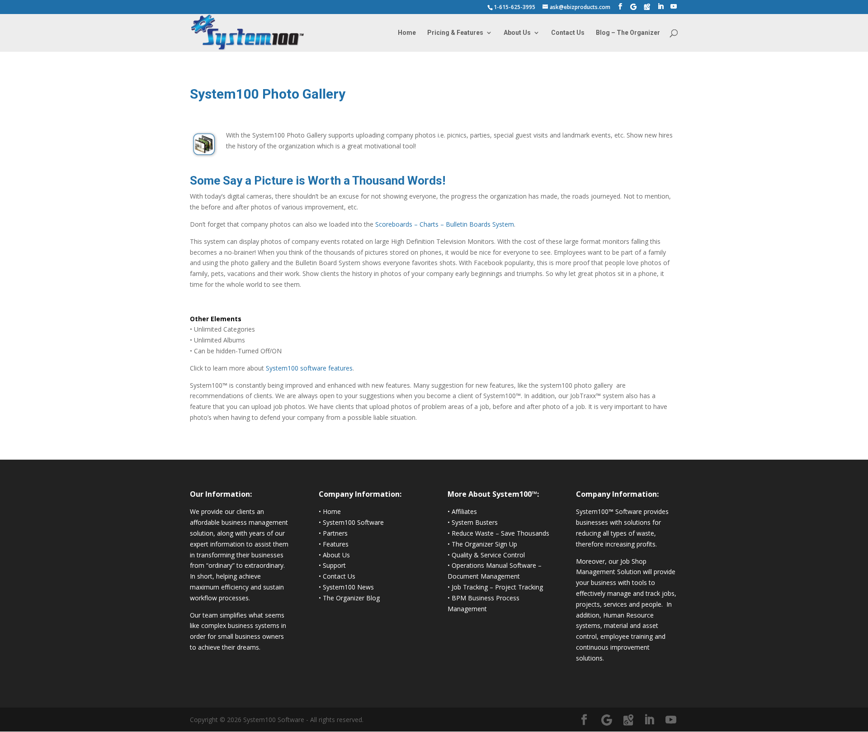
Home (407, 32)
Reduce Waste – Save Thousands (500, 533)
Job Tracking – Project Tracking (497, 587)
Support (334, 565)
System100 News (348, 587)
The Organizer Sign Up (484, 544)
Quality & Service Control (488, 555)
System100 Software (353, 522)
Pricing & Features (455, 32)
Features (336, 544)
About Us (517, 32)
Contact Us (568, 32)
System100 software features (309, 368)
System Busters (475, 522)
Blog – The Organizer (628, 32)
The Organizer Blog (351, 598)
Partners (335, 533)
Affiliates (464, 511)
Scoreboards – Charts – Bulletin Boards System (444, 224)
